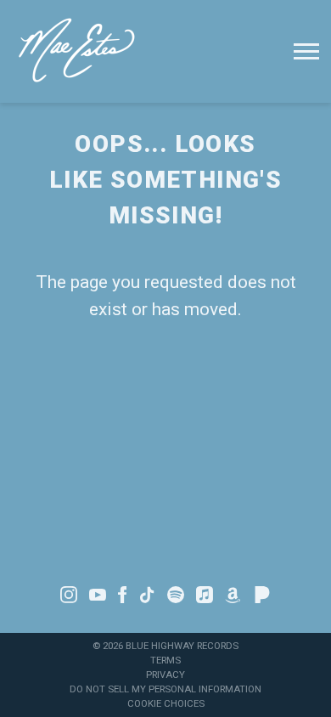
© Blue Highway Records (165, 646)
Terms (165, 660)
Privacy (165, 674)
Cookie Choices (166, 703)
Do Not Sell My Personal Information (165, 689)
